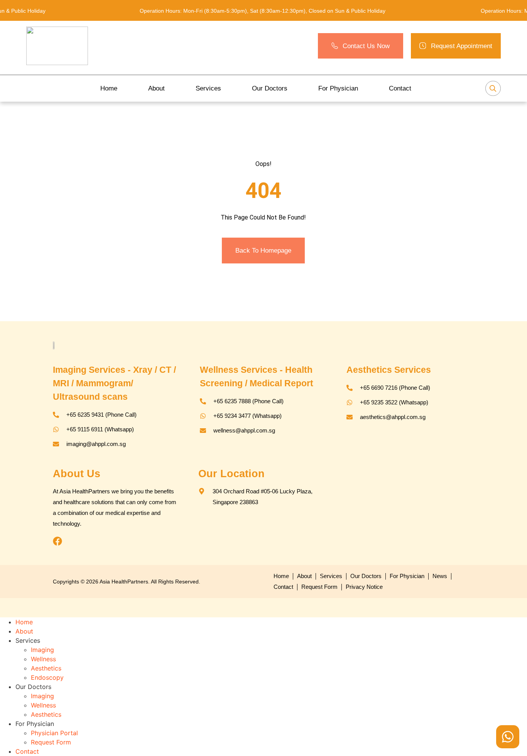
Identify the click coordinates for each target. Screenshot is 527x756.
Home (108, 88)
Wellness (43, 659)
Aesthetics (46, 668)
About (156, 88)
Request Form (51, 742)
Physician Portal (54, 733)
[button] (455, 46)
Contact (400, 88)
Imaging (42, 650)
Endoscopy (47, 677)
